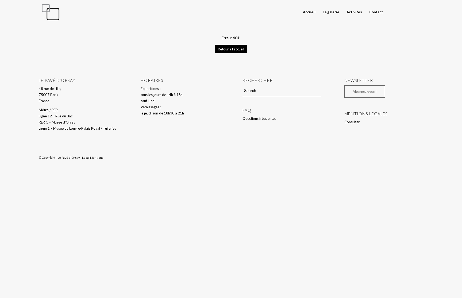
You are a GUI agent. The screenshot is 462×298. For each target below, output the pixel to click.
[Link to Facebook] (411, 12)
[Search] (391, 12)
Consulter (352, 122)
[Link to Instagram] (419, 12)
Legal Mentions (92, 157)
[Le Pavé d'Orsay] (50, 12)
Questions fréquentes (259, 118)
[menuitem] (309, 12)
